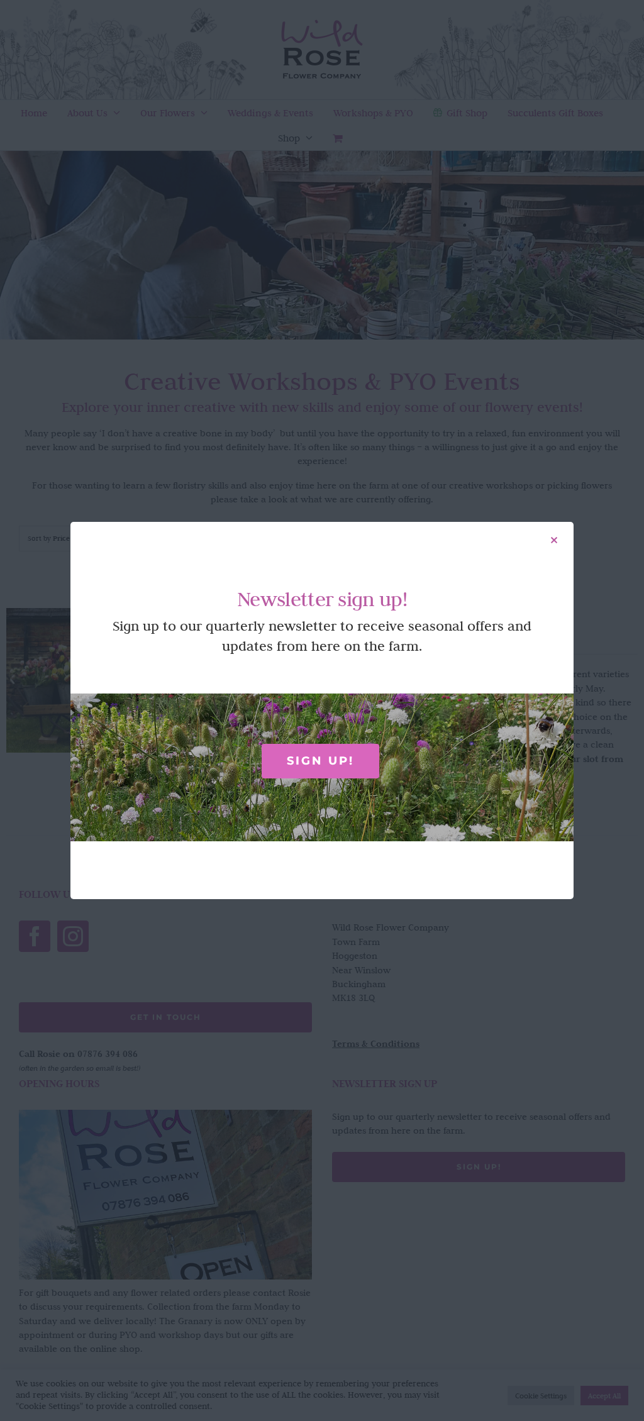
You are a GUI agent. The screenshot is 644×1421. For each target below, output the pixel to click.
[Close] (554, 540)
